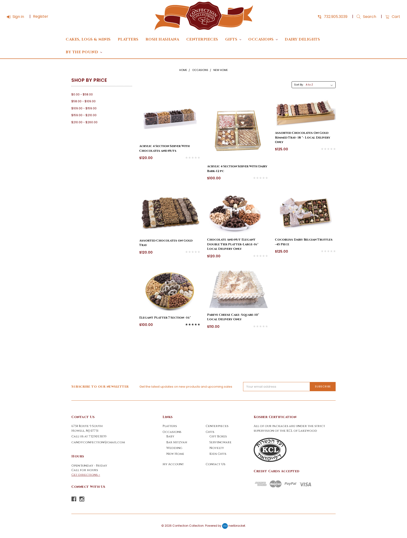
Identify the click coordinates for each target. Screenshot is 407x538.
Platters (128, 39)
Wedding (174, 448)
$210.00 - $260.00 (84, 122)
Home (183, 70)
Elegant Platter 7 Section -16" (165, 318)
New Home (220, 70)
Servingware (220, 442)
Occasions (261, 39)
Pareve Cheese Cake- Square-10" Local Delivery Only (233, 317)
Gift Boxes (218, 436)
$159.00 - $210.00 (84, 115)
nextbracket (236, 526)
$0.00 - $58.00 (82, 94)
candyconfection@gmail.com (98, 442)
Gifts (231, 39)
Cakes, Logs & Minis (88, 39)
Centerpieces (202, 39)
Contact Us (215, 464)
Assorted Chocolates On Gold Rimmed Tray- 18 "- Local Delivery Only (302, 137)
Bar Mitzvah (176, 442)
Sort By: (298, 84)
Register (40, 16)
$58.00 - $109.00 (83, 101)
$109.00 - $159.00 (84, 108)
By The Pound (82, 52)
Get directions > (85, 475)
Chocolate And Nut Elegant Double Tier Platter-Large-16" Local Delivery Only (232, 244)
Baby (170, 436)
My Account (173, 464)
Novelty (216, 448)
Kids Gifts (217, 454)
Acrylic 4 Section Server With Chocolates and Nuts (164, 148)
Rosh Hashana (162, 39)
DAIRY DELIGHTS (302, 39)
